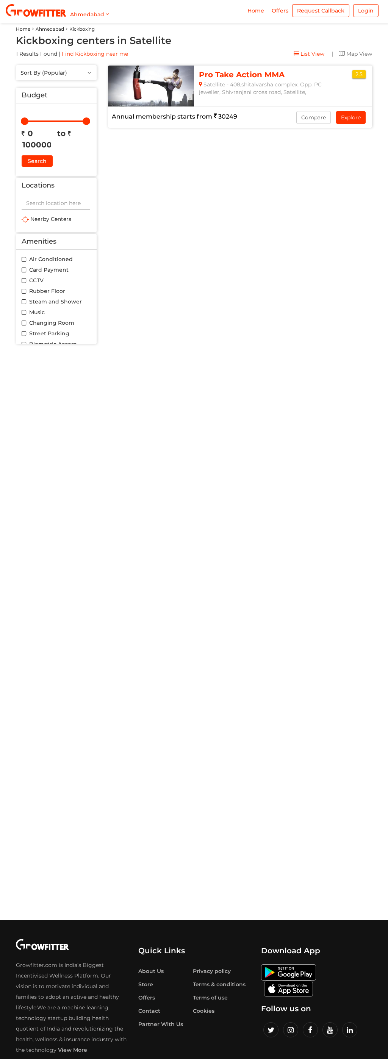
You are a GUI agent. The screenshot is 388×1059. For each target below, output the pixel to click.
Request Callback (320, 10)
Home (255, 10)
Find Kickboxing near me (95, 53)
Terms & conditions (219, 984)
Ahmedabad (50, 29)
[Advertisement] (56, 465)
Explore (351, 117)
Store (145, 984)
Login (366, 10)
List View (311, 53)
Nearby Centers (50, 219)
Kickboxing (82, 29)
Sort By (43, 72)
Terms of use (210, 997)
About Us (151, 971)
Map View (358, 53)
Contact (149, 1010)
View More (72, 1049)
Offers (280, 10)
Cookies (203, 1010)
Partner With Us (160, 1024)
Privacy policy (212, 971)
